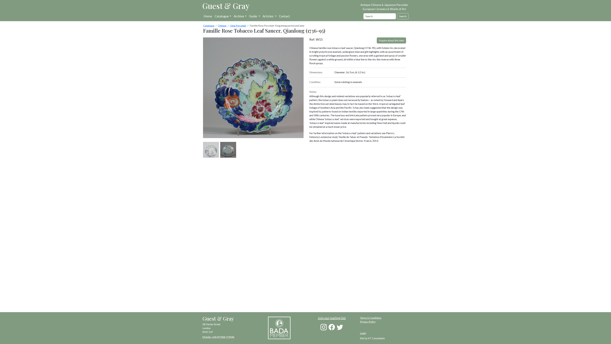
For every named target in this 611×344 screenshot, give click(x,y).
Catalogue (222, 16)
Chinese (222, 25)
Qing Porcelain (238, 25)
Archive (239, 16)
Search (403, 16)
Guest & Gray (225, 6)
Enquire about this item (391, 40)
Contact (284, 16)
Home (208, 16)
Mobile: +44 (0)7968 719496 (218, 336)
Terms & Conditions (370, 317)
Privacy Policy (368, 321)
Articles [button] (268, 16)
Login (363, 333)
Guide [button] (253, 16)
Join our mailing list (332, 318)
